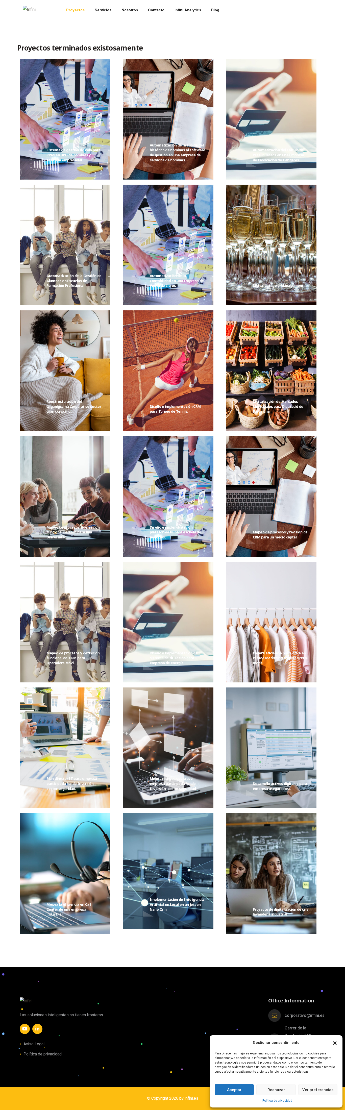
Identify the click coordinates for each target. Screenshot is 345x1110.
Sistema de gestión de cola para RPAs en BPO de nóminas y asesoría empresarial (73, 154)
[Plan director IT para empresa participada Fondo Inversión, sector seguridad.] (110, 779)
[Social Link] (25, 1029)
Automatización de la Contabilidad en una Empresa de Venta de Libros (177, 280)
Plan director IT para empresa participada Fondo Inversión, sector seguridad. (71, 783)
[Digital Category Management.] (316, 286)
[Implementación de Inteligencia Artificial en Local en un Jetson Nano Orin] (213, 900)
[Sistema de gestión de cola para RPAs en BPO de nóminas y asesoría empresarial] (110, 150)
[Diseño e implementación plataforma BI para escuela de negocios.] (213, 527)
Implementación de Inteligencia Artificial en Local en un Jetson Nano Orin (177, 904)
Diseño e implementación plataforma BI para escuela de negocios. (175, 532)
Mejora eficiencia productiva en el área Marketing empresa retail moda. (280, 658)
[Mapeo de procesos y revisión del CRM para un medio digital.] (316, 532)
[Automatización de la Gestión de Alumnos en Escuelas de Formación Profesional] (110, 276)
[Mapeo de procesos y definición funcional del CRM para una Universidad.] (110, 527)
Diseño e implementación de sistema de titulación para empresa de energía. (174, 658)
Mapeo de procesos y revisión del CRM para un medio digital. (280, 534)
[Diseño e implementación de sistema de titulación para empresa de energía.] (213, 653)
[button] (334, 1042)
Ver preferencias (317, 1090)
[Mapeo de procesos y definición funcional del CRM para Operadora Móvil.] (110, 653)
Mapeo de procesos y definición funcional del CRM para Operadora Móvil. (73, 658)
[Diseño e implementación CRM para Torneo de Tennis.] (213, 407)
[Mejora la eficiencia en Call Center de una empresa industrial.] (110, 904)
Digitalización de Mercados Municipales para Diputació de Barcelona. (278, 406)
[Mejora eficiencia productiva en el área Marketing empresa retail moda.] (316, 653)
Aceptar (234, 1090)
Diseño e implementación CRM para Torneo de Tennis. (175, 409)
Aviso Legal (33, 1044)
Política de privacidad (277, 1100)
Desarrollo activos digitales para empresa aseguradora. (280, 786)
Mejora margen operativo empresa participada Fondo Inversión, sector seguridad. (173, 783)
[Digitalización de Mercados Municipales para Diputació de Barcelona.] (316, 402)
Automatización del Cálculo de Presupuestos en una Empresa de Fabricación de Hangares (278, 154)
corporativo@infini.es (305, 1015)
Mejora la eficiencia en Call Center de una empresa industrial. (68, 909)
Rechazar (276, 1090)
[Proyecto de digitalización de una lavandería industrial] (316, 910)
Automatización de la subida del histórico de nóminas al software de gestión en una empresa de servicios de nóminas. (177, 152)
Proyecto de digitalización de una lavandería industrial (280, 912)
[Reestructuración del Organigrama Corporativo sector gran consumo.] (110, 402)
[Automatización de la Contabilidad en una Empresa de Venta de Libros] (213, 276)
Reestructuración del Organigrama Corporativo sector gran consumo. (73, 406)
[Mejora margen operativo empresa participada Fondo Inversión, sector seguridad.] (213, 779)
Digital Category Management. (278, 285)
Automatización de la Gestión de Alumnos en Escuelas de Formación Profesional (73, 280)
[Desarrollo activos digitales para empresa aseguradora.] (316, 784)
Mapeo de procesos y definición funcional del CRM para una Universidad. (73, 532)
